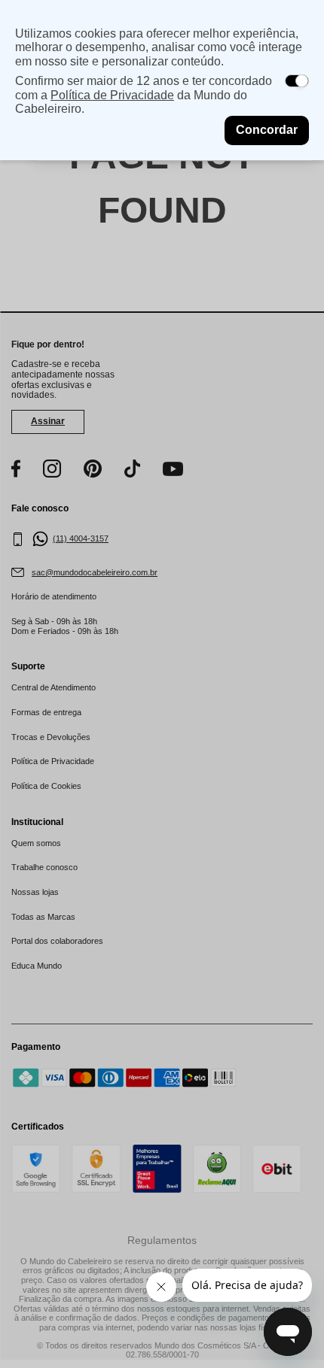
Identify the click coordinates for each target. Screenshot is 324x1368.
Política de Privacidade (112, 95)
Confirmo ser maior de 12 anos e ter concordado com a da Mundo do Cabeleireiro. (143, 94)
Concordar (267, 129)
